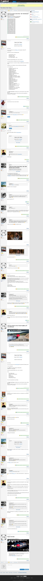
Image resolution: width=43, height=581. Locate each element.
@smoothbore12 (15, 114)
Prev (2, 10)
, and (24, 178)
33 (7, 10)
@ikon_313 (10, 462)
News (11, 1)
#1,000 (28, 205)
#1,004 (28, 263)
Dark (21, 576)
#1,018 (28, 501)
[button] (15, 1)
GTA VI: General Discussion (35, 11)
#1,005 (28, 274)
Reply (28, 38)
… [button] (4, 10)
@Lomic (11, 17)
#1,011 (28, 402)
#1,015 (28, 456)
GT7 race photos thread (35, 16)
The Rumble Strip (33, 15)
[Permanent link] (14, 326)
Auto (25, 576)
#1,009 (28, 353)
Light (18, 576)
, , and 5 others (24, 96)
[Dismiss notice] (41, 5)
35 (10, 10)
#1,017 (28, 480)
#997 (28, 163)
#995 (28, 123)
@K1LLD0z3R (12, 345)
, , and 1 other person (23, 146)
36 (11, 10)
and (27, 106)
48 (14, 10)
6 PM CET (20, 44)
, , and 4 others (23, 497)
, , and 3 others (22, 306)
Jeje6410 (10, 207)
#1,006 (28, 292)
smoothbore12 (11, 294)
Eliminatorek (10, 151)
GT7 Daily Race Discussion (35, 21)
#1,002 (28, 230)
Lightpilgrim (10, 111)
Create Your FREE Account (21, 5)
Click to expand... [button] (18, 142)
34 (8, 10)
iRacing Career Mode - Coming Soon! (37, 19)
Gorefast (10, 194)
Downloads (18, 1)
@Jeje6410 (9, 175)
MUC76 (10, 164)
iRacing (32, 20)
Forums (14, 1)
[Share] (27, 12)
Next (16, 10)
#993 (28, 100)
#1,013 (28, 426)
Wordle (32, 14)
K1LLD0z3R (10, 404)
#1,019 (28, 518)
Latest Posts (32, 10)
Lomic (10, 125)
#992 (28, 40)
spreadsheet (22, 61)
